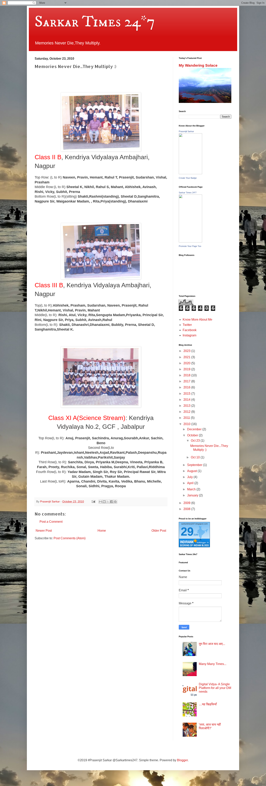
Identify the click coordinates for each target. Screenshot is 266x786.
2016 (187, 387)
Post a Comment (51, 521)
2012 (187, 411)
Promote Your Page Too (190, 246)
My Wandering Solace (198, 65)
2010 (187, 424)
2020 (187, 363)
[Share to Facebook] (112, 502)
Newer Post (44, 530)
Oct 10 (196, 457)
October (193, 435)
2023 (187, 351)
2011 (187, 417)
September (195, 465)
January (193, 495)
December (194, 429)
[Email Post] (93, 501)
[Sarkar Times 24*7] (190, 241)
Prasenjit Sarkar (186, 131)
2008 (187, 509)
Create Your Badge (188, 178)
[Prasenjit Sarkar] (190, 173)
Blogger (182, 760)
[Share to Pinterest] (115, 502)
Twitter (187, 324)
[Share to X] (108, 502)
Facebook (189, 330)
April (190, 483)
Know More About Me (197, 319)
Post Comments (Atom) (69, 538)
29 (187, 531)
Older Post (158, 530)
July (190, 477)
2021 (187, 357)
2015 (187, 393)
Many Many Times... (212, 664)
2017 (187, 381)
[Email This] (100, 502)
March (191, 489)
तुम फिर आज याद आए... (212, 643)
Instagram (189, 335)
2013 (187, 405)
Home (102, 530)
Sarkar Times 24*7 (95, 22)
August (192, 471)
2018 (187, 375)
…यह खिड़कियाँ (208, 704)
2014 (187, 399)
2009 (187, 503)
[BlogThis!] (104, 502)
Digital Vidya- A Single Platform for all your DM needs (215, 688)
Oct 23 (196, 440)
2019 (187, 369)
